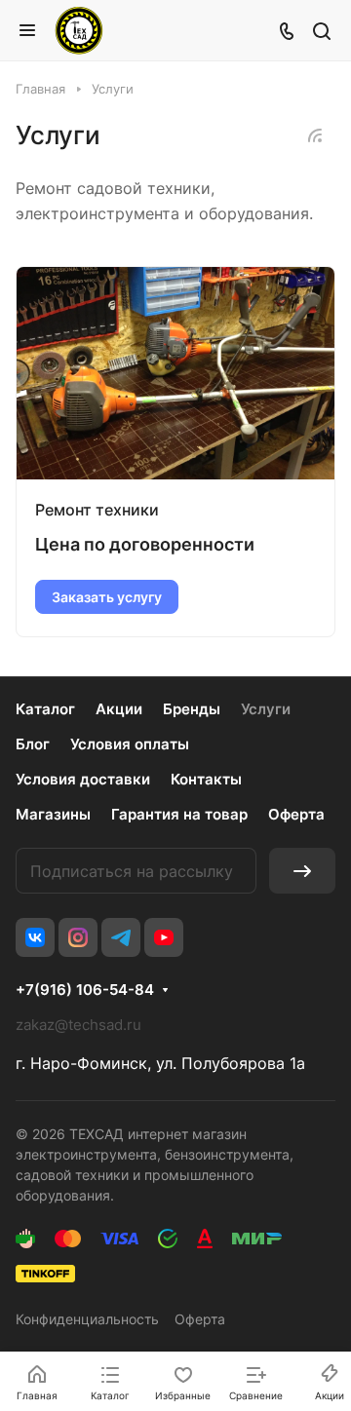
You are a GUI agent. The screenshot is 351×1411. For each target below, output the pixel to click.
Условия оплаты (129, 744)
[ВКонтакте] (35, 937)
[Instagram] (78, 937)
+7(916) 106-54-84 (85, 990)
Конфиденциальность (87, 1319)
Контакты (206, 779)
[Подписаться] (302, 871)
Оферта (296, 814)
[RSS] (314, 135)
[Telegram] (120, 937)
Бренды (191, 709)
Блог (33, 744)
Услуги (266, 709)
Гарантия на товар (179, 814)
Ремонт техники (97, 509)
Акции (119, 709)
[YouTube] (163, 937)
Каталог (45, 709)
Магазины (53, 814)
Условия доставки (83, 779)
